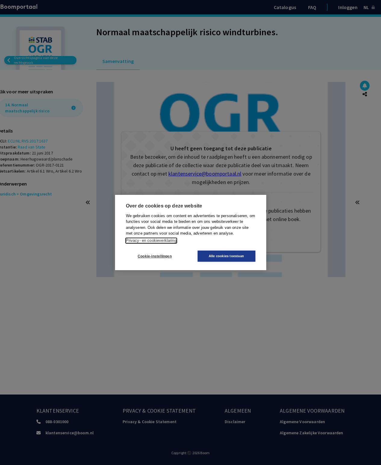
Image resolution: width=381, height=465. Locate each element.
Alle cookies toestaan (226, 256)
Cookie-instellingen (155, 256)
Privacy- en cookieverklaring (151, 240)
